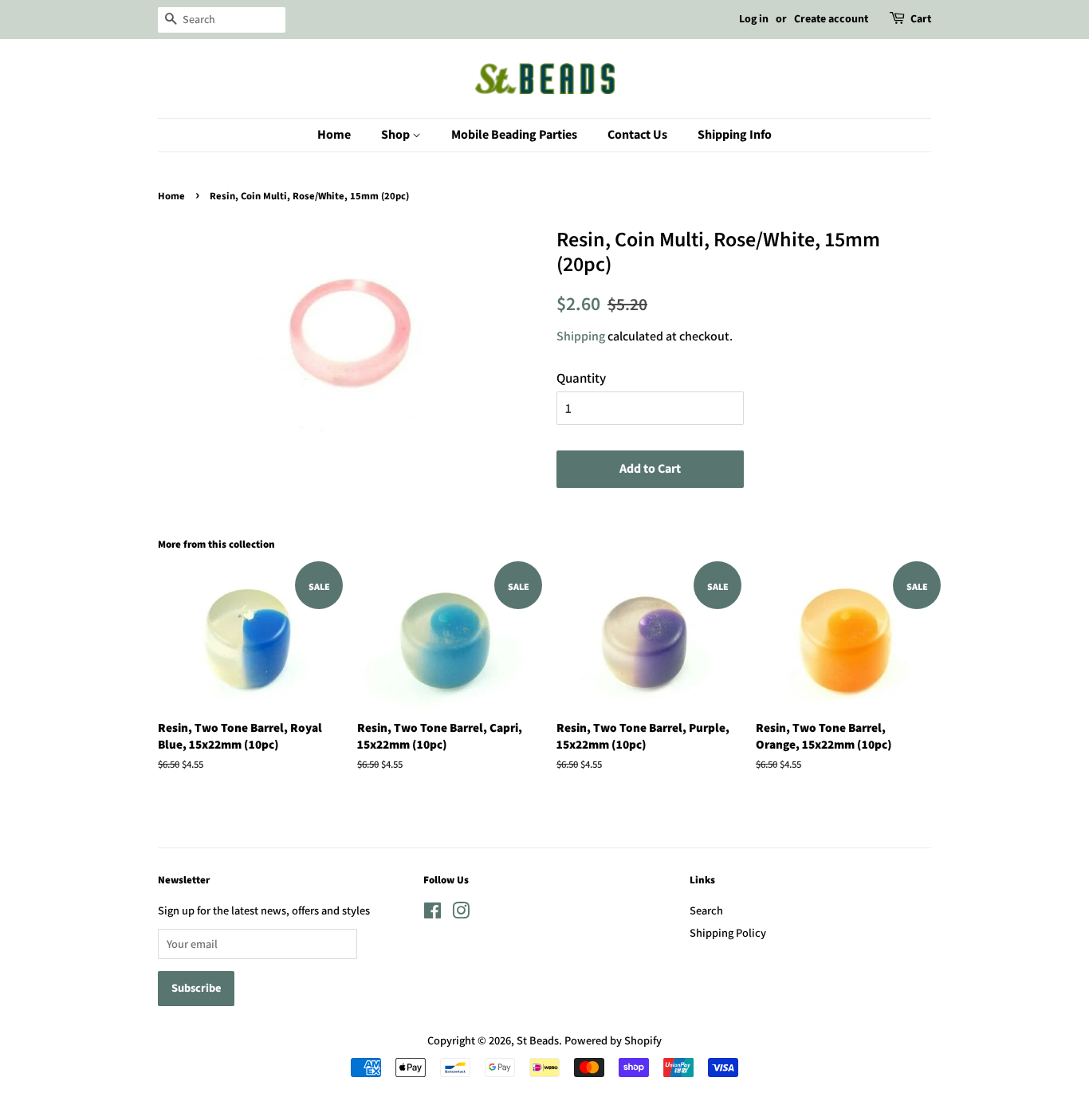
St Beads (538, 1040)
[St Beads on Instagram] (461, 913)
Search (706, 910)
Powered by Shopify (613, 1040)
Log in (754, 19)
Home (334, 135)
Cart (920, 19)
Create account (831, 19)
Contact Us (637, 135)
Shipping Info (735, 135)
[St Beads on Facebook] (432, 913)
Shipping (580, 336)
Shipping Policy (728, 932)
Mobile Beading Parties (514, 135)
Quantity (581, 378)
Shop (396, 135)
